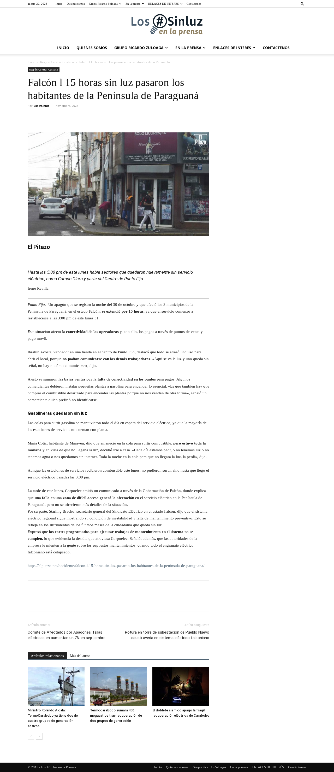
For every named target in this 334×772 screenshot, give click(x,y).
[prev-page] (31, 736)
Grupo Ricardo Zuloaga (103, 3)
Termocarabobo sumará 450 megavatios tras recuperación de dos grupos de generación (116, 715)
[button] (302, 3)
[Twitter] (45, 117)
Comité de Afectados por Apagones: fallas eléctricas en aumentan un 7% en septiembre (66, 635)
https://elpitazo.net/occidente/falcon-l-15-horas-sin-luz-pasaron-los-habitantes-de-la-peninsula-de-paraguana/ (116, 566)
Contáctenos (194, 3)
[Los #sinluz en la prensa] (167, 25)
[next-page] (39, 736)
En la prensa (133, 3)
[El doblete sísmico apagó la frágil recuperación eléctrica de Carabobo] (180, 686)
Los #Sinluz (41, 106)
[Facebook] (33, 117)
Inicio (59, 3)
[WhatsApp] (69, 117)
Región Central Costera (57, 62)
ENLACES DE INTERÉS (163, 3)
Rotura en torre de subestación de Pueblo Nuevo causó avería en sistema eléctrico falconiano (167, 635)
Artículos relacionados (47, 656)
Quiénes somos (76, 3)
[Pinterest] (57, 117)
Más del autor (80, 656)
